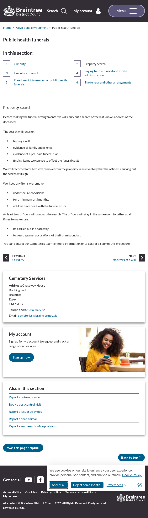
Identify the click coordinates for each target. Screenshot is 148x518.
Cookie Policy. (132, 475)
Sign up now (21, 357)
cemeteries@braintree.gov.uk (37, 315)
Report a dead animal (23, 419)
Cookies (31, 492)
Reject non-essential (87, 485)
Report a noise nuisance (24, 397)
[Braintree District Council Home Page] (22, 11)
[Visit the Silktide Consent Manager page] (139, 485)
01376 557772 (35, 309)
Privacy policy (51, 492)
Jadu (21, 507)
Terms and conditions (80, 492)
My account (11, 496)
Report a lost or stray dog (25, 411)
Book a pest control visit (25, 404)
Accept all (58, 485)
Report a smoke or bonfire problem (32, 426)
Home (7, 27)
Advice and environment (32, 27)
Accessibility (12, 492)
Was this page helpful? (23, 448)
